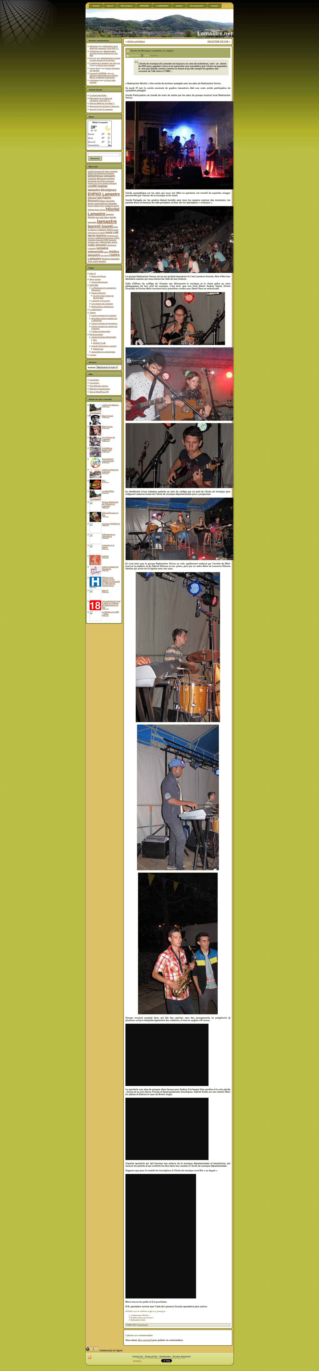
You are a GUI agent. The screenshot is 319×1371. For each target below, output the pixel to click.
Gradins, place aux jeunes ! (142, 1318)
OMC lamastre (110, 240)
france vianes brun (96, 206)
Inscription (94, 380)
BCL (95, 340)
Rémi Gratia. (107, 427)
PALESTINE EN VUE (218, 41)
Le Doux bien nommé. (105, 65)
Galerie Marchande (99, 282)
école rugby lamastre (97, 261)
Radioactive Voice (138, 1320)
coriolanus (94, 51)
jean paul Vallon (102, 217)
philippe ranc (93, 242)
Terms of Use (151, 1356)
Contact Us (137, 1356)
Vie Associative (96, 334)
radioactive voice (108, 242)
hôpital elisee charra (96, 210)
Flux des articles (99, 386)
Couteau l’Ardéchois (111, 524)
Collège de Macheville (100, 331)
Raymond (154, 55)
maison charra (105, 230)
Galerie (93, 313)
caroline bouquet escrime (101, 179)
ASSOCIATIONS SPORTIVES (103, 337)
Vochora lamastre (110, 259)
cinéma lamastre (109, 183)
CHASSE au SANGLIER (107, 449)
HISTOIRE (94, 285)
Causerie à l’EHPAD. (98, 73)
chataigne (110, 181)
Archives (91, 368)
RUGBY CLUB (99, 343)
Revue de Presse (98, 276)
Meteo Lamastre (100, 122)
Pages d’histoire (98, 293)
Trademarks (165, 1356)
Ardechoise (98, 349)
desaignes (108, 190)
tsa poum (105, 255)
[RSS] (89, 1357)
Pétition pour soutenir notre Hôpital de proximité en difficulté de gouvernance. (111, 582)
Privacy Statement (182, 1356)
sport (106, 252)
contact (93, 355)
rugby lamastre (97, 245)
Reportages (142, 1325)
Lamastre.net (214, 33)
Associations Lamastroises (103, 352)
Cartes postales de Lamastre (103, 316)
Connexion (94, 383)
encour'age (95, 197)
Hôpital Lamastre (103, 211)
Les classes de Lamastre (102, 304)
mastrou (101, 235)
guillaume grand (112, 206)
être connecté (145, 1340)
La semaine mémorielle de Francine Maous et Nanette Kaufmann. (104, 75)
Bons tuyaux (95, 279)
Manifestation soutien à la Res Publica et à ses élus (104, 53)
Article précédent (136, 41)
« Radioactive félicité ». (140, 1315)
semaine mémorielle (98, 250)
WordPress (164, 1368)
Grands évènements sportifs (103, 346)
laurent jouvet (100, 226)
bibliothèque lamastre (101, 175)
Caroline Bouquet (97, 178)
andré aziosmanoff (96, 171)
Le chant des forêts (98, 95)
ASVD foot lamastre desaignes (101, 173)
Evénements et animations (108, 536)
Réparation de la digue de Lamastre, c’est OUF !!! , (104, 47)
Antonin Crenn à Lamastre (101, 109)
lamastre (107, 221)
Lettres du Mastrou (110, 405)
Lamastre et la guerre (100, 301)
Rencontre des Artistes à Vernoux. (104, 106)
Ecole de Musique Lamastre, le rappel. (152, 50)
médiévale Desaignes (104, 238)
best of (93, 274)
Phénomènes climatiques (102, 307)
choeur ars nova (95, 183)
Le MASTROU (96, 310)
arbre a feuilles (111, 171)
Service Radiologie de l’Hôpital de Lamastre (110, 504)
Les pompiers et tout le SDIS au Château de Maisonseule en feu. (111, 604)
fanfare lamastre (106, 201)
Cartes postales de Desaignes (104, 324)
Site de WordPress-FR (99, 392)
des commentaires (100, 389)
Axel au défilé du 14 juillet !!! (102, 103)
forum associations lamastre (102, 203)
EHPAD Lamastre (104, 194)
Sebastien (94, 46)
